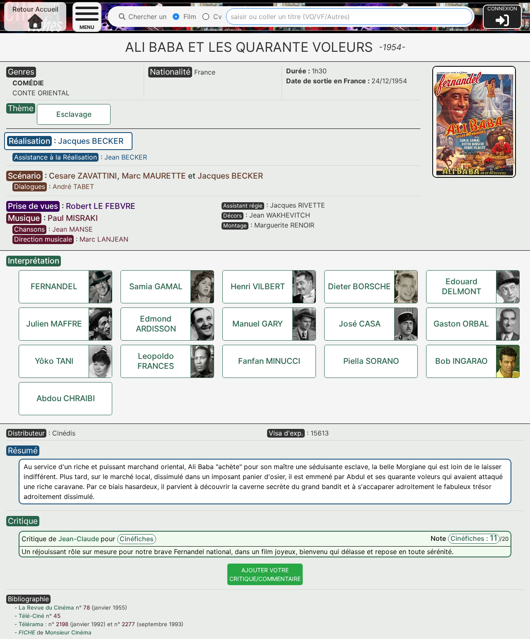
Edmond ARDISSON (156, 324)
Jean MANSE (72, 229)
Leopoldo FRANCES (155, 361)
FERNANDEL (54, 286)
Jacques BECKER (90, 141)
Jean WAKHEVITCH (279, 215)
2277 (128, 624)
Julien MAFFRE (54, 324)
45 (56, 615)
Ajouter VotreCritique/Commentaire (265, 574)
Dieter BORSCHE (359, 286)
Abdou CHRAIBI (65, 398)
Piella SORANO (371, 361)
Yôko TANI (54, 361)
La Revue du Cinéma (46, 607)
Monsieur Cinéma (68, 632)
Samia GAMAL (156, 286)
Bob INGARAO (461, 361)
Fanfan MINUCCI (269, 361)
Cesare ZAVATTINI (84, 176)
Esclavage (74, 114)
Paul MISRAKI (73, 218)
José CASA (360, 324)
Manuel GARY (257, 324)
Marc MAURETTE (155, 176)
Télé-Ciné (31, 615)
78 (86, 607)
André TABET (73, 186)
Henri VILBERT (258, 286)
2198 (62, 624)
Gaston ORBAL (461, 324)
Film (188, 16)
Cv (216, 16)
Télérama (31, 624)
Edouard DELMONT (461, 286)
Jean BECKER (125, 157)
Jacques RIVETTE (297, 205)
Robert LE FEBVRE (100, 206)
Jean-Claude (79, 539)
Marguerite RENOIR (284, 225)
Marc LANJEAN (104, 239)
